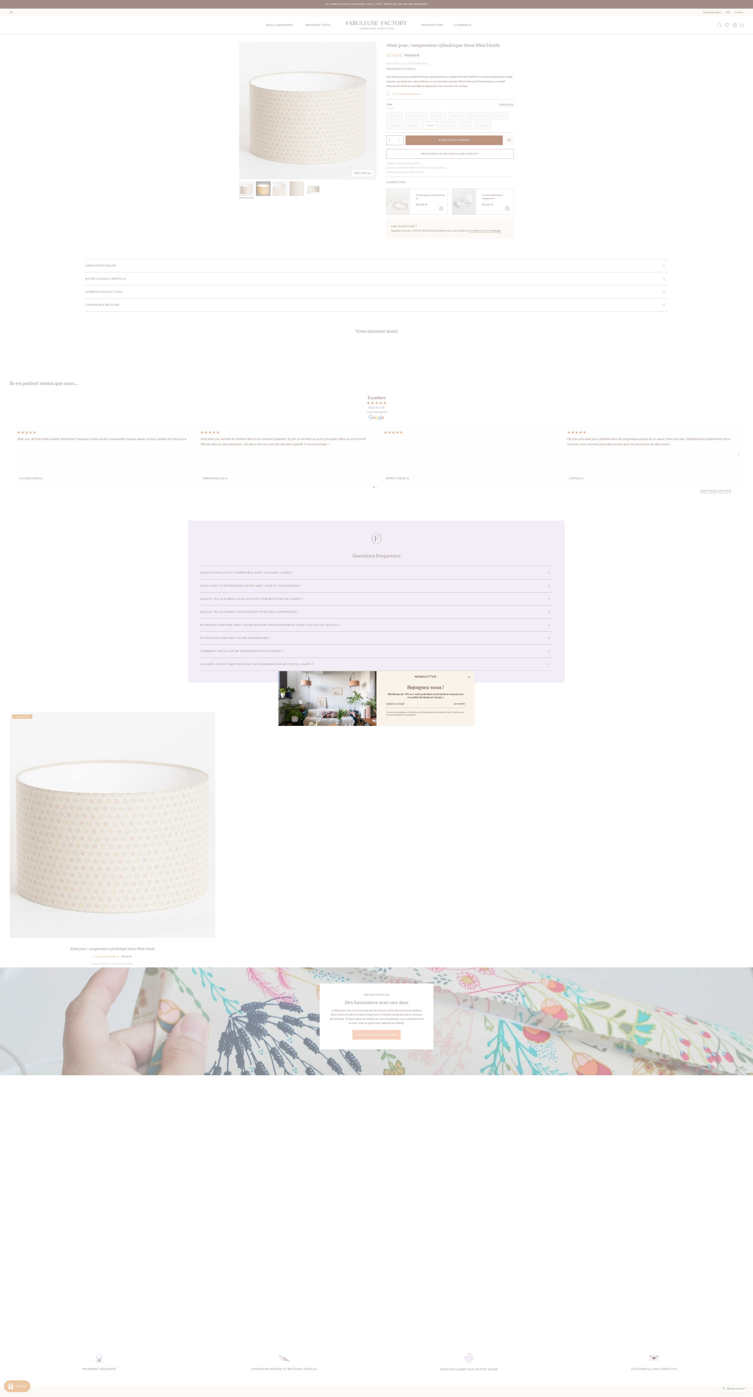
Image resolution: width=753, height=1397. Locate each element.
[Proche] (469, 677)
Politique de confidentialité (433, 712)
